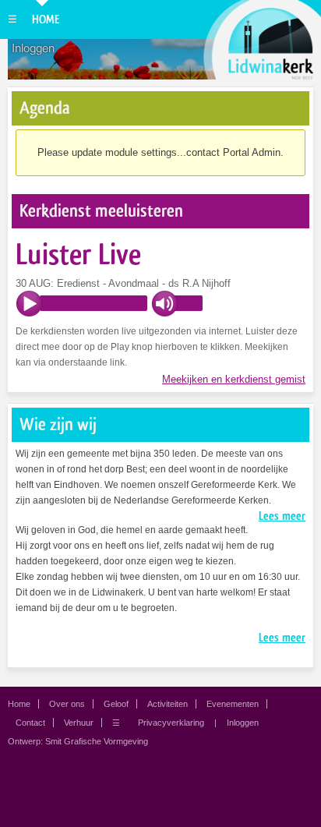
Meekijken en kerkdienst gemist (233, 379)
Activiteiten (167, 704)
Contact (30, 722)
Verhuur (78, 722)
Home (45, 19)
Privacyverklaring (171, 722)
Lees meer (282, 516)
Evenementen (232, 704)
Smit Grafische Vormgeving (96, 741)
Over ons (67, 704)
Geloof (116, 704)
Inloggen (33, 48)
